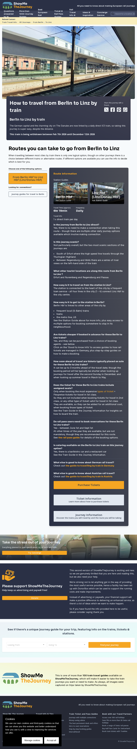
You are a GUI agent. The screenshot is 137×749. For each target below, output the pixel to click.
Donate (34, 598)
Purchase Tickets (89, 485)
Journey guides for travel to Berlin (28, 194)
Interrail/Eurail (74, 732)
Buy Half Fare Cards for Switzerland (116, 728)
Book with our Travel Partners (117, 714)
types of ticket (105, 391)
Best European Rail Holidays (42, 14)
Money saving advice (77, 720)
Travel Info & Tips (45, 714)
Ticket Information (89, 500)
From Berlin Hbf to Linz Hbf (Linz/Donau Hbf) (28, 178)
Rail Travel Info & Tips (72, 14)
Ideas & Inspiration (88, 13)
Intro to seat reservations (79, 726)
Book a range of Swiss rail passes (115, 725)
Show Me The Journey (13, 714)
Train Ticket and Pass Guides (83, 714)
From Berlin (38, 22)
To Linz (48, 22)
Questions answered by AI (9, 14)
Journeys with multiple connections (82, 717)
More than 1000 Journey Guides (26, 14)
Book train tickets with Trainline (114, 731)
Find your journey (109, 644)
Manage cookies (32, 740)
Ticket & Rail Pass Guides (58, 14)
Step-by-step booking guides (80, 729)
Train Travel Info (9, 22)
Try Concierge (34, 552)
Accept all (51, 740)
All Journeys (24, 22)
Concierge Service (102, 13)
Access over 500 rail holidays (113, 717)
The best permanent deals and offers (83, 723)
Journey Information (88, 516)
